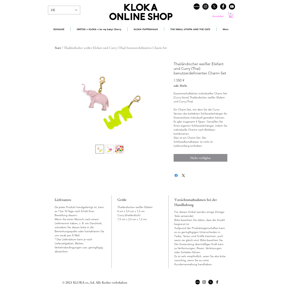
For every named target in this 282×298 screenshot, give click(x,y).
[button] (231, 15)
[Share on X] (183, 175)
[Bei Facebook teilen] (176, 175)
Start (58, 47)
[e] (223, 6)
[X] (214, 6)
